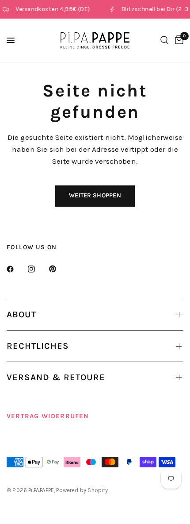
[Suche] (164, 40)
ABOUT (21, 314)
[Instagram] (37, 269)
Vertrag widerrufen (48, 416)
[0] (177, 40)
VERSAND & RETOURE (56, 377)
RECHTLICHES (38, 346)
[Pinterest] (58, 269)
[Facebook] (16, 269)
